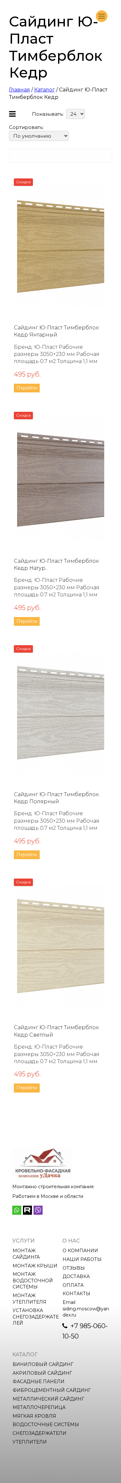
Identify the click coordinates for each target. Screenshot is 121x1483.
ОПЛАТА (73, 1285)
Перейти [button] (26, 388)
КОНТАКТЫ (76, 1293)
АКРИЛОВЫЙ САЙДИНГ (42, 1373)
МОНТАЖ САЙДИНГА (26, 1254)
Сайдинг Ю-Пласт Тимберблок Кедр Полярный (56, 798)
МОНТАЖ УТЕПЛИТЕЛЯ (29, 1299)
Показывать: (48, 114)
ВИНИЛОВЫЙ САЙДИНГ (43, 1364)
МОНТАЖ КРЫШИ (35, 1266)
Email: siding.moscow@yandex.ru (86, 1308)
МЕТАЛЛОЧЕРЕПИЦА (39, 1407)
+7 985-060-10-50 (85, 1331)
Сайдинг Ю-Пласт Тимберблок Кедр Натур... (56, 564)
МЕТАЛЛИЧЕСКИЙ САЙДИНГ (48, 1399)
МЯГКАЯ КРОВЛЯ (34, 1416)
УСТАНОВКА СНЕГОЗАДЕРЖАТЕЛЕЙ (36, 1316)
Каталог (44, 90)
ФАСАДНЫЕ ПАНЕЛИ (39, 1381)
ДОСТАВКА (76, 1276)
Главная (19, 90)
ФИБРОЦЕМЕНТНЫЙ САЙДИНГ (52, 1390)
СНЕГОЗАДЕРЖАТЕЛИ (39, 1433)
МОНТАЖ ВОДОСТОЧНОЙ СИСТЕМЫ (33, 1280)
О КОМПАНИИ (80, 1251)
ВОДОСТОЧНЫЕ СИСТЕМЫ (46, 1424)
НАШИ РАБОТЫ (82, 1259)
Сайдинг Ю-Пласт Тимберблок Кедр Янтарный (56, 331)
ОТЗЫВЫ (74, 1268)
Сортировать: (26, 127)
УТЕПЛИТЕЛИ (30, 1442)
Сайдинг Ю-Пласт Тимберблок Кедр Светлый (56, 1031)
